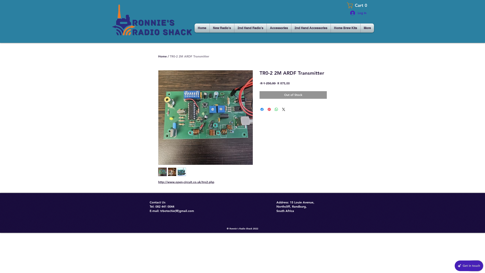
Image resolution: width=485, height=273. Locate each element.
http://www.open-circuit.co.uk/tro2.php (186, 182)
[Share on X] (283, 109)
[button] (358, 5)
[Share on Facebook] (262, 109)
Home (162, 56)
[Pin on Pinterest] (269, 109)
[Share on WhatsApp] (276, 109)
